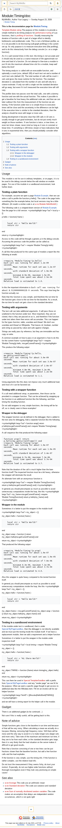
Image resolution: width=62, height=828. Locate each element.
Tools (57, 9)
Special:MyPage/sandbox (12, 629)
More (16, 9)
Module (4, 9)
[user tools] (57, 3)
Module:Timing (10, 22)
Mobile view (41, 825)
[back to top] (31, 809)
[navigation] (4, 3)
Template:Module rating (11, 30)
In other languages (51, 9)
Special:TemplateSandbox (34, 681)
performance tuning (43, 33)
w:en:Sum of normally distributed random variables (26, 791)
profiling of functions (24, 36)
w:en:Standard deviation (15, 786)
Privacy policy (48, 823)
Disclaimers (31, 825)
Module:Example (41, 196)
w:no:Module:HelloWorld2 (45, 204)
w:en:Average (10, 783)
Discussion (10, 9)
